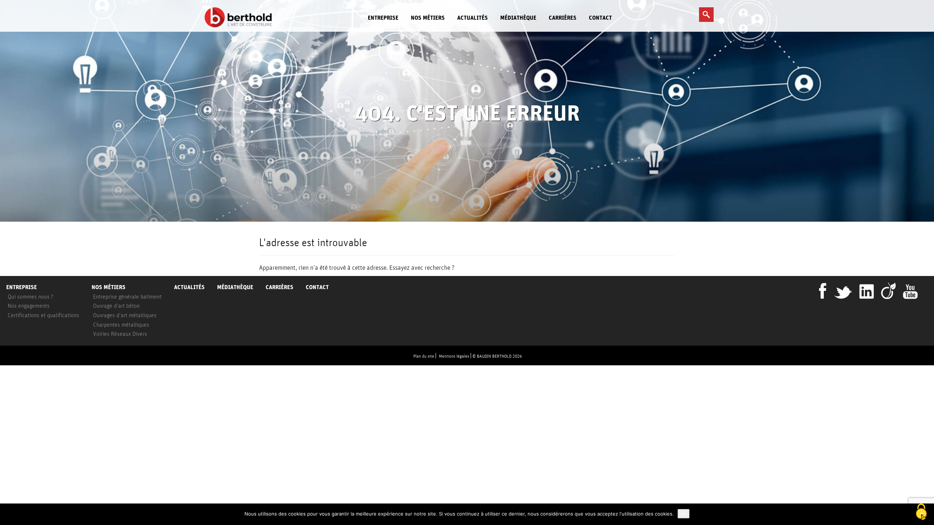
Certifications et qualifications (43, 315)
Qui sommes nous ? (30, 296)
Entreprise (383, 17)
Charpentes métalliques (121, 324)
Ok (683, 514)
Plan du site (423, 356)
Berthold (240, 17)
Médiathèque (518, 17)
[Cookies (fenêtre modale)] (921, 512)
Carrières (562, 17)
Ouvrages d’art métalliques (125, 315)
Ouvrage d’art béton (116, 305)
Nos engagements (29, 305)
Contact (600, 17)
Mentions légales (454, 356)
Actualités (472, 17)
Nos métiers (428, 17)
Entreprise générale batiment (127, 296)
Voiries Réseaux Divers (120, 333)
